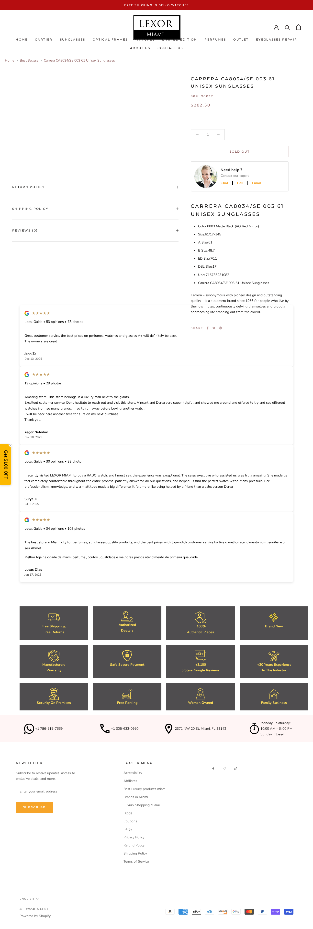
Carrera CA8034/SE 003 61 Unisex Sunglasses (79, 60)
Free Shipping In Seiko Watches (156, 5)
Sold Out (240, 151)
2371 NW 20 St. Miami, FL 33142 (200, 728)
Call (240, 183)
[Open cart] (298, 27)
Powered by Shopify (35, 916)
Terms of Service (136, 861)
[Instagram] (224, 768)
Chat (224, 183)
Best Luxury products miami (144, 789)
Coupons (130, 821)
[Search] (287, 27)
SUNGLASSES (72, 39)
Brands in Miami (135, 797)
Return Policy (28, 187)
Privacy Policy (133, 837)
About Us (140, 48)
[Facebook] (207, 328)
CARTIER (44, 39)
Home (22, 39)
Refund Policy (134, 845)
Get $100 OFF (6, 464)
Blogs (127, 813)
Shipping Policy (30, 209)
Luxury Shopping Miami (141, 805)
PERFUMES (215, 39)
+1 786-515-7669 (49, 728)
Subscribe (34, 807)
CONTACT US (170, 48)
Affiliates (130, 781)
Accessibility (132, 773)
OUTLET (240, 39)
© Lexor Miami (34, 909)
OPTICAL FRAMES (110, 39)
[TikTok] (235, 768)
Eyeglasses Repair (276, 39)
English (27, 898)
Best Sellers (29, 60)
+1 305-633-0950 (124, 728)
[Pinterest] (220, 328)
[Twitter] (213, 328)
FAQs (127, 829)
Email (256, 183)
